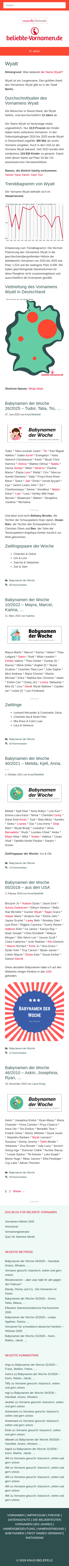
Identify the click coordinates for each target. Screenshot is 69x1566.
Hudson (26, 903)
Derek (28, 686)
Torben (35, 836)
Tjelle (43, 1141)
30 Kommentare (18, 584)
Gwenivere (21, 907)
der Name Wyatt (51, 72)
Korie (32, 946)
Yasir (34, 174)
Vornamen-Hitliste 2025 (19, 1221)
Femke (9, 660)
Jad (27, 481)
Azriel (29, 455)
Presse (54, 1515)
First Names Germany (45, 1533)
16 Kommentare (18, 743)
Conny (58, 815)
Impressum (36, 1515)
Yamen (9, 174)
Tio (45, 451)
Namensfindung (51, 1528)
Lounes (21, 823)
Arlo (49, 941)
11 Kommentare (17, 1052)
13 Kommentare (18, 867)
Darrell (19, 958)
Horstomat (11, 1226)
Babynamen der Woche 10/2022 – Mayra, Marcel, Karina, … (29, 604)
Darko (21, 656)
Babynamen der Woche (22, 580)
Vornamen (16, 1515)
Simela (18, 468)
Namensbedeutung (19, 1528)
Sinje (56, 823)
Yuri (40, 174)
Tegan (48, 912)
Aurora (9, 907)
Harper (9, 916)
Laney (29, 920)
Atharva (39, 468)
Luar (18, 493)
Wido (40, 388)
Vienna (22, 463)
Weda (32, 388)
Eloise (29, 954)
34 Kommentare (18, 1177)
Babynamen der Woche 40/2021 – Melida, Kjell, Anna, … (33, 763)
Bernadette (12, 832)
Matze (56, 489)
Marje (8, 836)
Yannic (25, 174)
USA (48, 971)
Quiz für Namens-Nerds (20, 1236)
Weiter (19, 1191)
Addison (10, 929)
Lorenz (44, 682)
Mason (11, 946)
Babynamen (14, 1533)
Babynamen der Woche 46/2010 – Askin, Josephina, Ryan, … (31, 1072)
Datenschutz (19, 1519)
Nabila (55, 463)
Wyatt (38, 912)
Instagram (34, 1537)
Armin (23, 819)
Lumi (27, 472)
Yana (17, 174)
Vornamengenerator (17, 1231)
